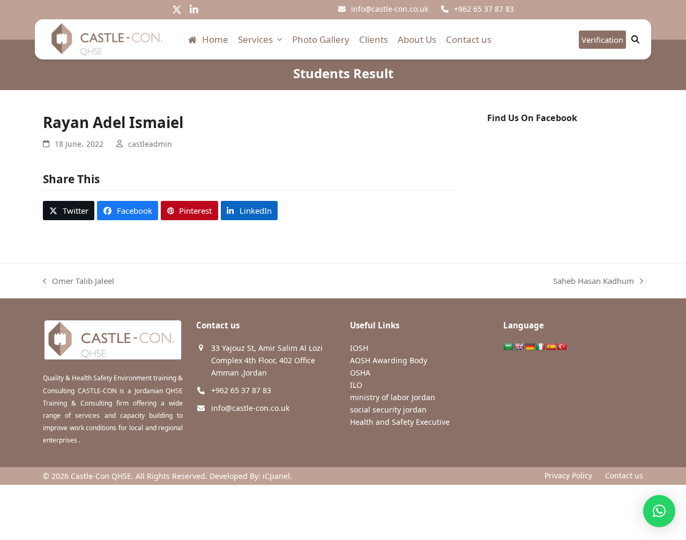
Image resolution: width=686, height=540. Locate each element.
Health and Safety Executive (400, 422)
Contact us (624, 475)
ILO (356, 385)
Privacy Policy (568, 475)
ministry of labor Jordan (392, 397)
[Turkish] (561, 346)
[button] (68, 210)
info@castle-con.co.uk (389, 9)
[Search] (635, 39)
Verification (602, 39)
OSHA (360, 373)
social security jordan (388, 409)
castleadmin (150, 144)
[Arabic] (508, 346)
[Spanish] (551, 346)
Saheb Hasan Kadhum (593, 281)
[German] (529, 346)
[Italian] (540, 346)
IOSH (359, 348)
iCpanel (276, 476)
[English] (519, 346)
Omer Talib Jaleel (78, 281)
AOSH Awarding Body (388, 360)
